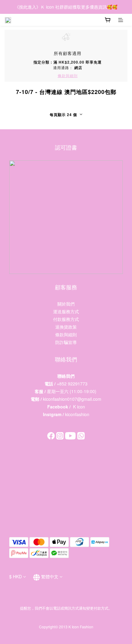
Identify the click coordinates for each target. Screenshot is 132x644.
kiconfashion (77, 414)
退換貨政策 (66, 327)
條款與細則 (66, 334)
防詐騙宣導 (66, 342)
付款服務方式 (66, 319)
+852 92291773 (72, 384)
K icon (79, 407)
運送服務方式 (66, 311)
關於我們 (66, 304)
